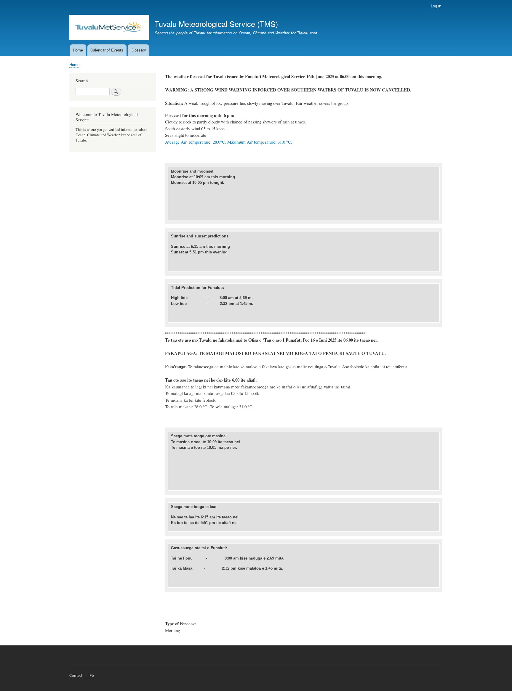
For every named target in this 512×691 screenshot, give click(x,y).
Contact (75, 675)
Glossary (138, 50)
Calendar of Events (106, 50)
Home (78, 50)
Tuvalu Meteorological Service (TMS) (216, 23)
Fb (91, 675)
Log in (436, 6)
